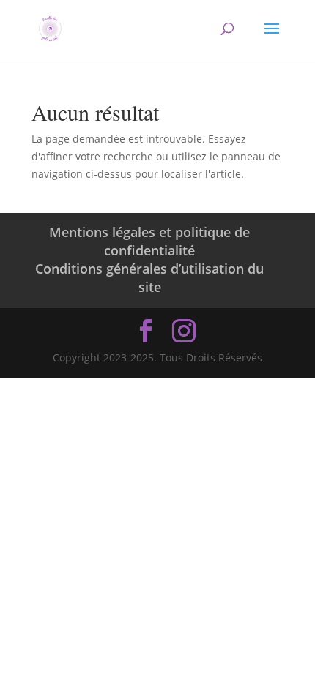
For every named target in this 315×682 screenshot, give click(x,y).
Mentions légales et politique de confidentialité (149, 241)
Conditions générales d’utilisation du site (149, 278)
